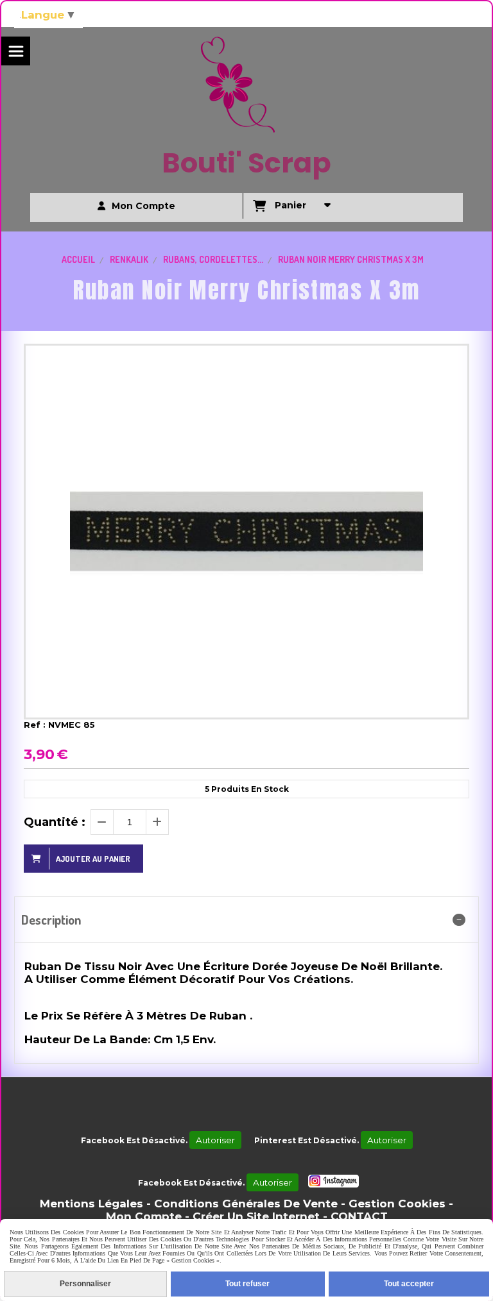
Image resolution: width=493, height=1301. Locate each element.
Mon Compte (144, 1216)
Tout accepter (409, 1283)
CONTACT (359, 1216)
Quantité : (54, 822)
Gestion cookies (397, 1203)
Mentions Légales (91, 1203)
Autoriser (215, 1140)
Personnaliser (85, 1283)
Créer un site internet (256, 1216)
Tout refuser (247, 1283)
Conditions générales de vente (246, 1203)
